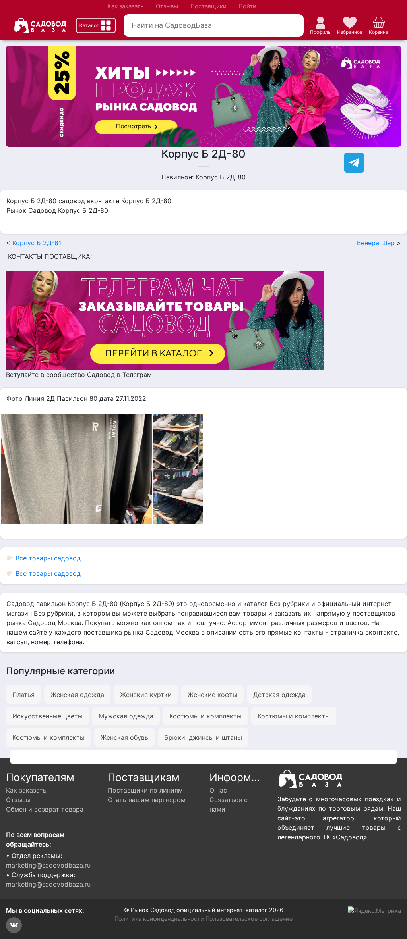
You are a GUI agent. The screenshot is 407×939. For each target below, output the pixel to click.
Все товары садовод (47, 558)
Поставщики (208, 6)
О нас (218, 790)
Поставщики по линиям (145, 790)
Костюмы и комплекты (205, 716)
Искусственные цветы (47, 716)
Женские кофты (212, 694)
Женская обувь (124, 737)
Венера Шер (376, 243)
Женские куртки (146, 694)
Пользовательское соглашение (249, 918)
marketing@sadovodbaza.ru (48, 865)
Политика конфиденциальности (159, 918)
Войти (247, 6)
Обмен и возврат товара (44, 809)
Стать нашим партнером (147, 800)
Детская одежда (279, 694)
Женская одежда (77, 694)
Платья (23, 694)
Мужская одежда (126, 716)
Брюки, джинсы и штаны (203, 737)
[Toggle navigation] (95, 25)
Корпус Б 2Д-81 (36, 243)
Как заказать (125, 6)
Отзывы (167, 6)
